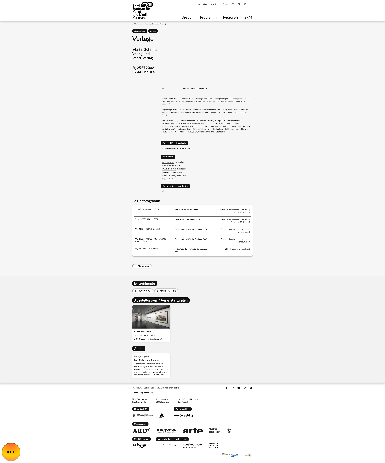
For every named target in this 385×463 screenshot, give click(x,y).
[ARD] (141, 430)
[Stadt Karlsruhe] (161, 415)
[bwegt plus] (139, 445)
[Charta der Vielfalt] (230, 455)
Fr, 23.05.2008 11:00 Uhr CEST (146, 219)
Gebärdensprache (239, 4)
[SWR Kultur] (214, 430)
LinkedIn (251, 387)
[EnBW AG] (184, 415)
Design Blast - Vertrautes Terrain (188, 219)
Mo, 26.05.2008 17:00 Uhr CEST (147, 229)
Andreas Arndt (168, 162)
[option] (152, 323)
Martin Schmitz (168, 291)
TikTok (245, 387)
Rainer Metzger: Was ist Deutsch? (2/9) (191, 229)
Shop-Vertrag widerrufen (143, 392)
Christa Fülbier (168, 165)
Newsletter (215, 4)
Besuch (187, 17)
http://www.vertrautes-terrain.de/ (176, 148)
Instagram (233, 387)
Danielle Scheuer (169, 169)
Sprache (245, 4)
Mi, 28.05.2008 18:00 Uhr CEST (147, 249)
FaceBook (227, 387)
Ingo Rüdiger (144, 291)
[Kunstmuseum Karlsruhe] (192, 445)
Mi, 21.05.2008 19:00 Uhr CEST (147, 209)
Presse (225, 4)
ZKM (248, 17)
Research (230, 17)
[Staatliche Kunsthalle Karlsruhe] (213, 445)
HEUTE (11, 452)
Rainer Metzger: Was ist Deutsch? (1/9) (191, 239)
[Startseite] (145, 10)
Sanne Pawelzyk (168, 176)
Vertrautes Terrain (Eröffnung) (187, 209)
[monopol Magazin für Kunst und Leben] (166, 430)
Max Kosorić (167, 172)
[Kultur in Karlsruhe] (228, 430)
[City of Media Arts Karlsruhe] (248, 455)
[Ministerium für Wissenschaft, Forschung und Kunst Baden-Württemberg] (143, 415)
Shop (205, 4)
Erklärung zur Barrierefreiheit (168, 388)
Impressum (137, 388)
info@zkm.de (183, 402)
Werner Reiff (167, 179)
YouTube (239, 387)
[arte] (193, 430)
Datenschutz (149, 388)
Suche (251, 4)
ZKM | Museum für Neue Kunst (195, 88)
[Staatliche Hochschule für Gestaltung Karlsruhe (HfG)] (167, 446)
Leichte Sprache (233, 4)
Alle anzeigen (143, 266)
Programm (208, 17)
